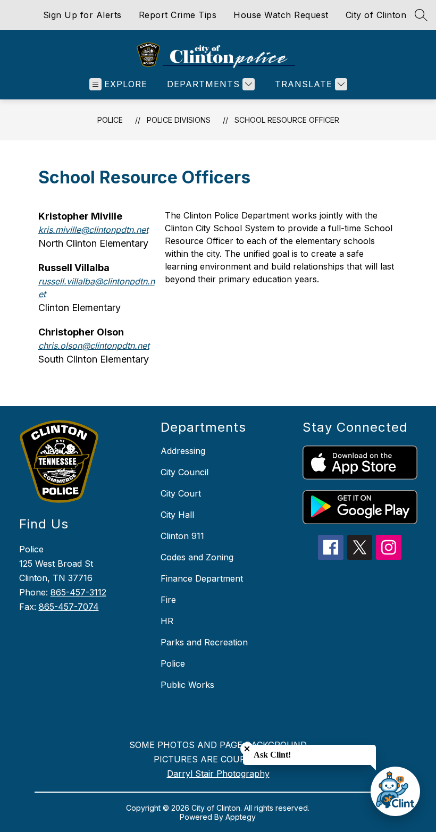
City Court (181, 493)
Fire (168, 599)
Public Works (187, 684)
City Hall (177, 514)
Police (110, 119)
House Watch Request (281, 15)
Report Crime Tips (178, 15)
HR (167, 621)
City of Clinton (376, 15)
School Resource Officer (286, 119)
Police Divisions (179, 119)
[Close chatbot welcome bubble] (247, 748)
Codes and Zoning (197, 557)
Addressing (183, 451)
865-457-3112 (78, 592)
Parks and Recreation (204, 642)
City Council (184, 472)
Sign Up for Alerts (82, 15)
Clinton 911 (182, 536)
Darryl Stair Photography (218, 773)
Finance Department (202, 578)
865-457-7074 (69, 606)
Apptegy (240, 816)
